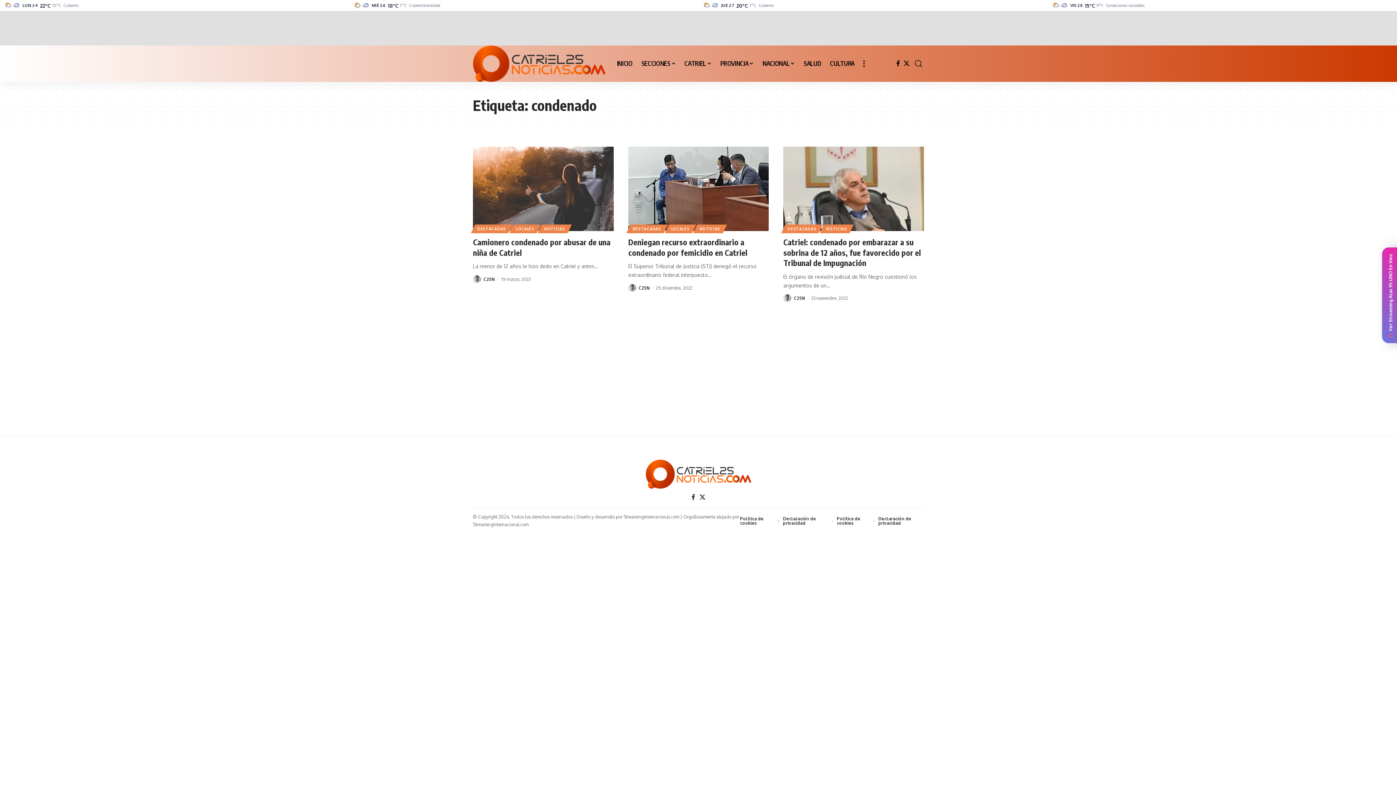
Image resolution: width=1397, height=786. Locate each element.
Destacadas (491, 229)
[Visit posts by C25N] (477, 279)
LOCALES (525, 229)
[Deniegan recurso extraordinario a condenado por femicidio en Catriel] (698, 189)
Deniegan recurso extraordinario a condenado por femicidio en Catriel (687, 247)
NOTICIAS (554, 229)
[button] (864, 63)
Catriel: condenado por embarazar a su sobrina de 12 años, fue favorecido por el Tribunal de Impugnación (852, 252)
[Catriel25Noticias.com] (539, 63)
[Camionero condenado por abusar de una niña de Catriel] (543, 189)
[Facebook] (898, 63)
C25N (489, 279)
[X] (906, 63)
